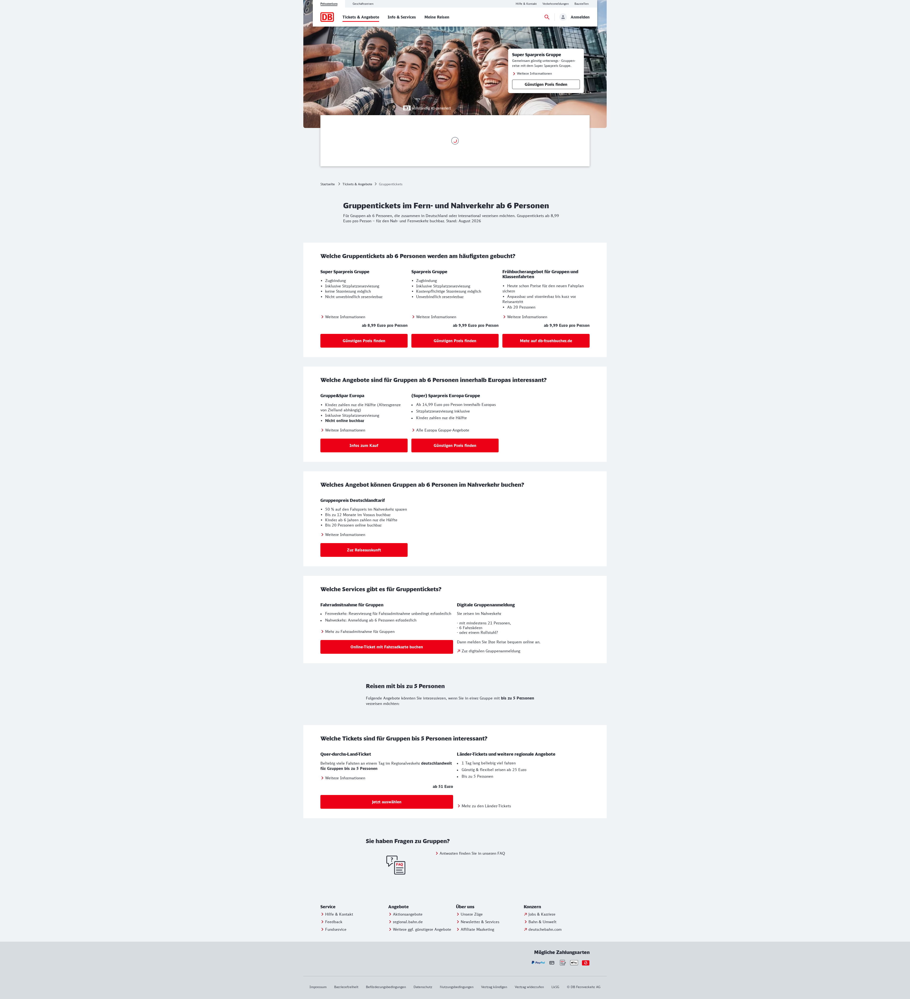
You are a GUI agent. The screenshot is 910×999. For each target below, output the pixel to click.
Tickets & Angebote (357, 184)
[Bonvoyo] (586, 963)
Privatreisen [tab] (328, 3)
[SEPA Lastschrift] (562, 963)
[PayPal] (538, 963)
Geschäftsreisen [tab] (363, 3)
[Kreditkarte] (552, 963)
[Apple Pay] (574, 963)
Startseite (327, 184)
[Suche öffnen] (547, 17)
